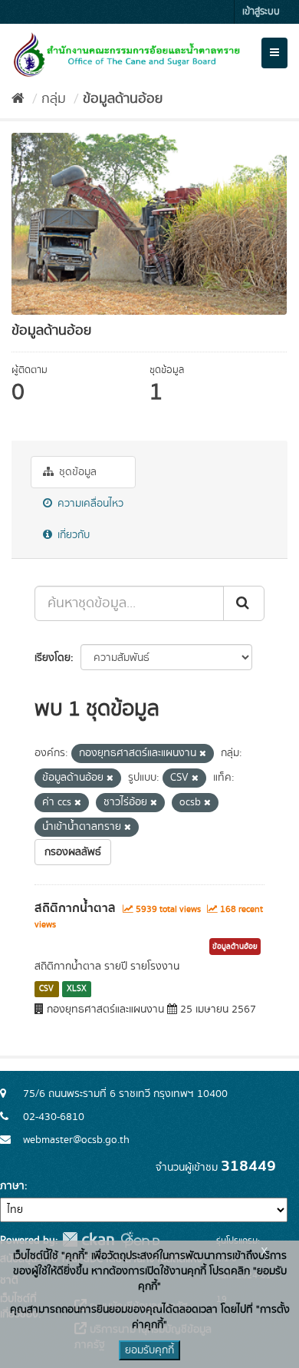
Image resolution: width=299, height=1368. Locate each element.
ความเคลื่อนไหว (88, 503)
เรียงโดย (52, 658)
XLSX (77, 989)
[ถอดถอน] (202, 754)
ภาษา (12, 1186)
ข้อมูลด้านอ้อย (123, 99)
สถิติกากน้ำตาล (75, 908)
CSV (46, 989)
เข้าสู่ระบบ (261, 12)
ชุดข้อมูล (76, 472)
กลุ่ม (53, 99)
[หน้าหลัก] (18, 99)
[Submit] (243, 603)
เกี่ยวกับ (72, 535)
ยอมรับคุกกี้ (149, 1350)
